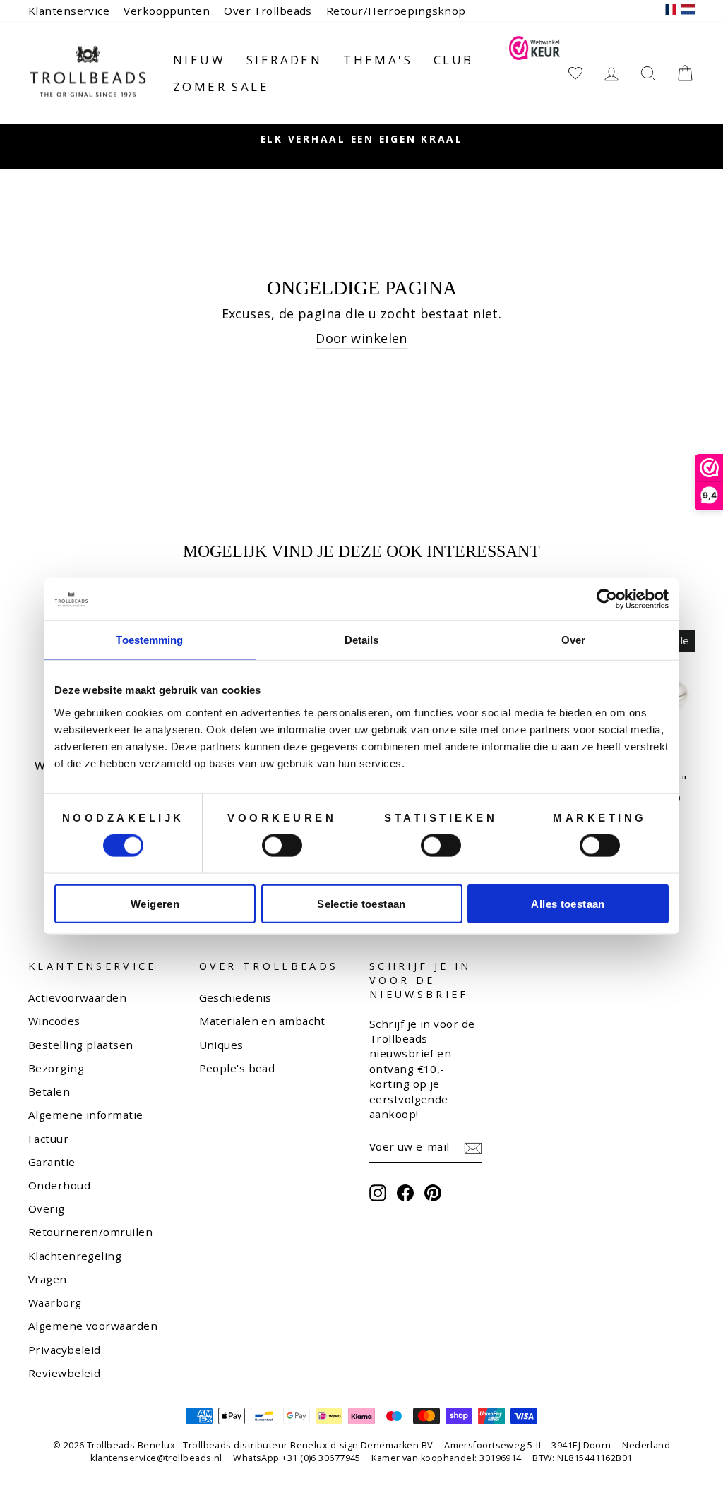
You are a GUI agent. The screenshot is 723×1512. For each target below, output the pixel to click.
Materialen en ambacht (262, 1021)
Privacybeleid (64, 1350)
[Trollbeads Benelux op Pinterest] (432, 1192)
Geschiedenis (235, 997)
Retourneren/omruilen (90, 1232)
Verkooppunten (167, 11)
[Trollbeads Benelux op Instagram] (377, 1192)
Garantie (52, 1162)
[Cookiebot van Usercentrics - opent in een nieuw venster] (607, 599)
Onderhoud (59, 1185)
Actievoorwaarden (77, 997)
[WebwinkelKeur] (534, 73)
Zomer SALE (221, 86)
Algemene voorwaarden (92, 1326)
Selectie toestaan (361, 903)
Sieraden (284, 60)
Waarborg (55, 1302)
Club (454, 60)
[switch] (282, 845)
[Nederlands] (688, 11)
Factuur (48, 1139)
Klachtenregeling (74, 1256)
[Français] (671, 11)
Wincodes (54, 1021)
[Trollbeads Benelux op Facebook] (405, 1192)
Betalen (49, 1091)
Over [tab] (573, 640)
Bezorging (56, 1068)
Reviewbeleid (64, 1373)
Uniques (221, 1045)
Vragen (47, 1279)
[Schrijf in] (473, 1148)
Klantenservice (68, 11)
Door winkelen (361, 338)
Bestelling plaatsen (80, 1045)
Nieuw (199, 60)
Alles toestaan (567, 903)
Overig (46, 1208)
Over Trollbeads (268, 11)
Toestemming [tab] (149, 640)
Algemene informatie (85, 1115)
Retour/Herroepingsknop (396, 11)
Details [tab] (362, 640)
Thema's (377, 60)
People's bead (237, 1068)
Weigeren (155, 903)
